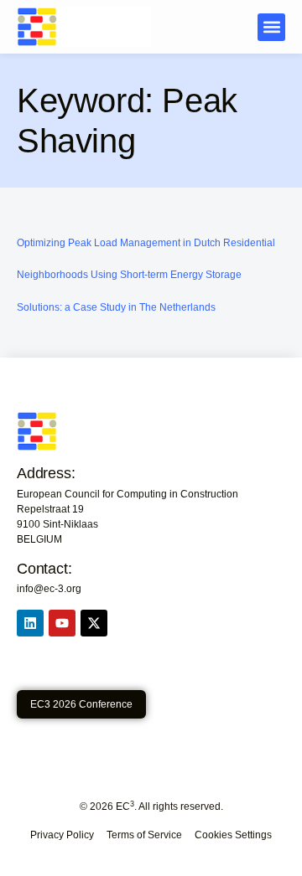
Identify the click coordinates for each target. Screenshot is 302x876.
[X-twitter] (94, 623)
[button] (271, 27)
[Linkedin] (30, 623)
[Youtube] (62, 623)
